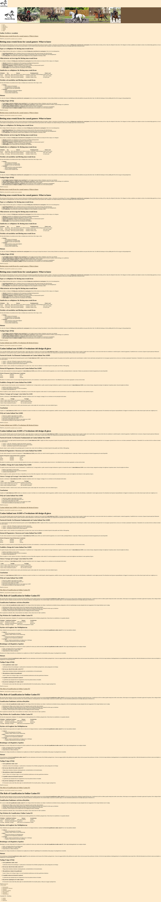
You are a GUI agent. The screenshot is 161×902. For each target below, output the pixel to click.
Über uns (4, 25)
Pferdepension (5, 887)
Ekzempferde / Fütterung (7, 888)
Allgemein (6, 110)
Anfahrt (4, 29)
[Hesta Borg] (4, 6)
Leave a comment (18, 38)
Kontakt (4, 28)
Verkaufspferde (6, 893)
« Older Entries (3, 885)
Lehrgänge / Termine (7, 890)
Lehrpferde (5, 892)
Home (4, 24)
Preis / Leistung (6, 891)
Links (4, 30)
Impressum (5, 900)
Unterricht (5, 889)
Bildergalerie (5, 27)
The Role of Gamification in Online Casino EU (15, 590)
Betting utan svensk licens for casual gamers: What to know (19, 36)
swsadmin (12, 38)
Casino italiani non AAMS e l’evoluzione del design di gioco (19, 343)
